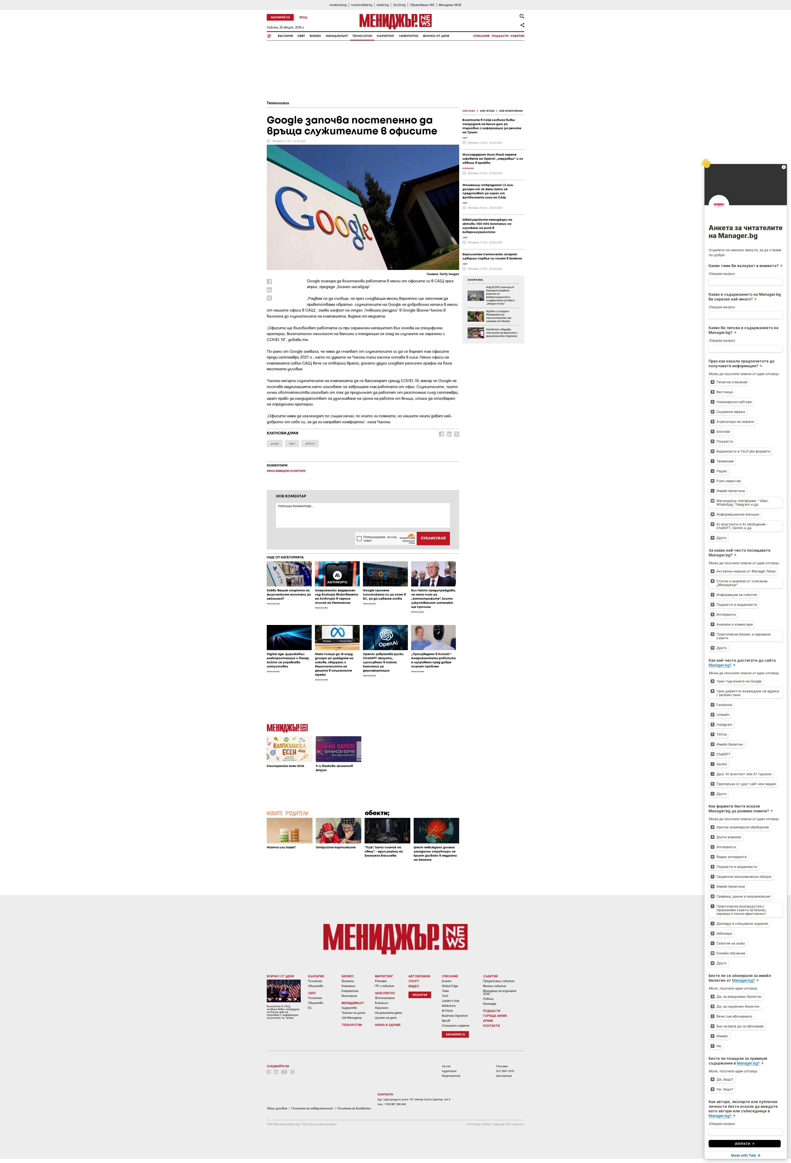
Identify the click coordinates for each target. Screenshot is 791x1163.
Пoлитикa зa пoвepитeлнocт (312, 1108)
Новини (488, 998)
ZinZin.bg (399, 5)
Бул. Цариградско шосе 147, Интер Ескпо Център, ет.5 (414, 1099)
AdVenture (449, 1005)
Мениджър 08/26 (450, 5)
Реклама (380, 981)
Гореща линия (495, 1015)
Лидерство (349, 1007)
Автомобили (419, 976)
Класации (381, 1002)
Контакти (491, 1025)
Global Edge (450, 986)
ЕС (310, 1007)
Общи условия (277, 1108)
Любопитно (409, 36)
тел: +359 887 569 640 (392, 1104)
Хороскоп (381, 1007)
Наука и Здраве (388, 1024)
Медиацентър (451, 1075)
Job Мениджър (352, 1017)
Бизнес (315, 36)
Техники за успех (353, 1012)
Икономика (349, 995)
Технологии (362, 36)
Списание (481, 36)
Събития (517, 36)
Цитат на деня (386, 1017)
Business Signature (455, 1015)
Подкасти (500, 36)
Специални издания (455, 1025)
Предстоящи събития (498, 981)
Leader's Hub (450, 1000)
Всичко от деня (436, 36)
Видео (413, 986)
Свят (301, 36)
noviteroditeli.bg (361, 5)
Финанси (348, 981)
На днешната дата (388, 1012)
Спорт (413, 981)
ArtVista (447, 1010)
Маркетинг (385, 36)
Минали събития (494, 986)
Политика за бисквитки (354, 1108)
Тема (445, 990)
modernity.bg (338, 5)
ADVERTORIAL (475, 280)
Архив (446, 1020)
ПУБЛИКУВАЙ (433, 538)
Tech (445, 995)
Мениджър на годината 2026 (499, 992)
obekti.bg (383, 5)
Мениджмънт (337, 36)
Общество (315, 986)
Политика (315, 981)
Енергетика (350, 990)
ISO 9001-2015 (505, 1071)
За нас (446, 1066)
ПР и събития (384, 986)
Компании (348, 986)
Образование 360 (422, 5)
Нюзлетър (419, 995)
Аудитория (449, 1071)
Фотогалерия (385, 998)
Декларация (504, 1075)
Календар (489, 1003)
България (285, 36)
